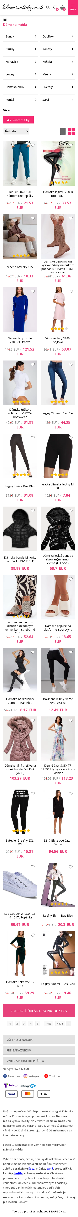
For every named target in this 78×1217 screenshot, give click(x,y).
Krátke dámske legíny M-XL (58, 486)
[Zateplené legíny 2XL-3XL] (20, 812)
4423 (49, 1023)
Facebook (14, 1076)
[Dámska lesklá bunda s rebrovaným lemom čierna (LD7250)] (58, 529)
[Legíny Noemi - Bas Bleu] (58, 953)
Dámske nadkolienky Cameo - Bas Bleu (20, 701)
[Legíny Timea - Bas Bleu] (58, 383)
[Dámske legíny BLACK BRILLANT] (58, 163)
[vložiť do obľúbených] (32, 146)
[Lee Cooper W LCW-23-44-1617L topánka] (20, 885)
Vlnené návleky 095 (20, 267)
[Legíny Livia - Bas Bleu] (20, 456)
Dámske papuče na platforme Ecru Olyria (58, 627)
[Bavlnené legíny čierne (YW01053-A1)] (58, 670)
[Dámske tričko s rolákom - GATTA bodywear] (20, 383)
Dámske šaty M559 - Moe (20, 984)
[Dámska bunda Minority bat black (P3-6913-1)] (20, 529)
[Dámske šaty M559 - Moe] (20, 953)
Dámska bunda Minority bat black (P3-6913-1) (20, 559)
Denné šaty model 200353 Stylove (20, 340)
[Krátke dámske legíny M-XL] (58, 456)
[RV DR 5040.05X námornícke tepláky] (20, 163)
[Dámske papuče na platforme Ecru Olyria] (58, 597)
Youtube (54, 1076)
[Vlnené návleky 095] (20, 236)
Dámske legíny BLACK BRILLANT (58, 194)
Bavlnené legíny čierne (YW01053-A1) (58, 701)
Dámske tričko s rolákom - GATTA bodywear (20, 413)
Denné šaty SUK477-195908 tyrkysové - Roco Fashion (58, 769)
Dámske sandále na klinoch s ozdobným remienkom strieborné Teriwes (20, 627)
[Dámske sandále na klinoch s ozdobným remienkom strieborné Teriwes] (20, 597)
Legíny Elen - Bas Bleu (58, 915)
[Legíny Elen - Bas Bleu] (58, 885)
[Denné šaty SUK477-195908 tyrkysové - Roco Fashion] (58, 738)
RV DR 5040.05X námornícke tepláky (20, 194)
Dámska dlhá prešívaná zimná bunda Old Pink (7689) (20, 769)
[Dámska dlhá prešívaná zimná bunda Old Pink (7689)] (20, 738)
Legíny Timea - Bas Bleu (58, 413)
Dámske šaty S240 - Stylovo (58, 340)
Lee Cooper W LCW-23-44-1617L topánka (20, 915)
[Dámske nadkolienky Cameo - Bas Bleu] (20, 670)
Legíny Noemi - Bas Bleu (58, 984)
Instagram (34, 1076)
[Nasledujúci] (68, 1023)
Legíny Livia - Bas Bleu (20, 486)
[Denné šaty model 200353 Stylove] (20, 309)
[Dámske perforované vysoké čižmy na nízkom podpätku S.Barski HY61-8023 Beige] (58, 236)
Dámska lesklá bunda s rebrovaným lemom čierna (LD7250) (57, 559)
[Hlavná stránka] (6, 19)
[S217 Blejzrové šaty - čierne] (58, 812)
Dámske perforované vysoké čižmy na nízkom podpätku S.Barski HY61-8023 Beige (57, 267)
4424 (60, 1023)
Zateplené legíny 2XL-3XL (20, 842)
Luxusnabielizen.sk (22, 7)
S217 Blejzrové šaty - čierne (58, 842)
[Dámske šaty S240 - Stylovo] (58, 309)
